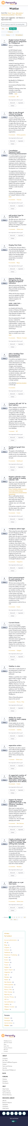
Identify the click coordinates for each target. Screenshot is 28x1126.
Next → (16, 919)
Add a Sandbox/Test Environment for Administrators (16, 355)
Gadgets (19, 650)
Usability (19, 729)
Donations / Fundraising (10, 955)
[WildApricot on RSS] (24, 1113)
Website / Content (22, 338)
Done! (9, 13)
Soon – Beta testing (17, 13)
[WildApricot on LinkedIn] (12, 1113)
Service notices (8, 1023)
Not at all (13, 103)
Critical (13, 106)
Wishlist (6, 1025)
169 (25, 917)
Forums (6, 965)
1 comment (11, 431)
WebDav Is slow (14, 666)
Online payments (21, 135)
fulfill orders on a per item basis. (16, 883)
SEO (5, 999)
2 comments (12, 229)
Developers (7, 1020)
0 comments (12, 96)
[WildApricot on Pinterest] (20, 1113)
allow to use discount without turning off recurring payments (16, 114)
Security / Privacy (9, 997)
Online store (20, 229)
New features (20, 823)
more (15, 93)
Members (19, 866)
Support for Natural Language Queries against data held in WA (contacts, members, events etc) (17, 803)
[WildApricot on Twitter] (8, 1113)
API (17, 96)
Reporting (7, 994)
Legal (5, 974)
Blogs (18, 262)
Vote (4, 45)
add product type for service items (16, 216)
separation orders (15, 745)
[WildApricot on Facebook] (4, 1113)
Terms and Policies (14, 1118)
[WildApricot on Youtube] (16, 1113)
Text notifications (9, 1002)
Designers (7, 1018)
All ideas (6, 933)
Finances (19, 199)
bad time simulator (22, 383)
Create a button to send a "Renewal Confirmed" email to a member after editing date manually (17, 841)
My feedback (19, 35)
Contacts (6, 950)
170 (11, 919)
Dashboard (20, 461)
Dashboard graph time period (17, 448)
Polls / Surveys (8, 992)
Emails (6, 957)
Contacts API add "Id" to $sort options (17, 404)
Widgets (6, 1009)
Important (21, 103)
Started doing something (7, 14)
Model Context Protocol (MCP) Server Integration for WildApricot (17, 41)
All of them (19, 14)
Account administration (10, 940)
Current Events (14, 623)
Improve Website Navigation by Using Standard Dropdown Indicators (16, 280)
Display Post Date (15, 245)
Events (18, 513)
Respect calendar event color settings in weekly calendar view (17, 478)
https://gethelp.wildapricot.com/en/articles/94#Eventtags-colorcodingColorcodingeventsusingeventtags (18, 491)
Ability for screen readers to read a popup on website (17, 719)
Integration (20, 561)
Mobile (6, 979)
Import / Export (8, 969)
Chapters (6, 947)
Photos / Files (20, 702)
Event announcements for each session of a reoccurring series (16, 579)
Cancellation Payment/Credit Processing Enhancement (17, 152)
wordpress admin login (17, 529)
